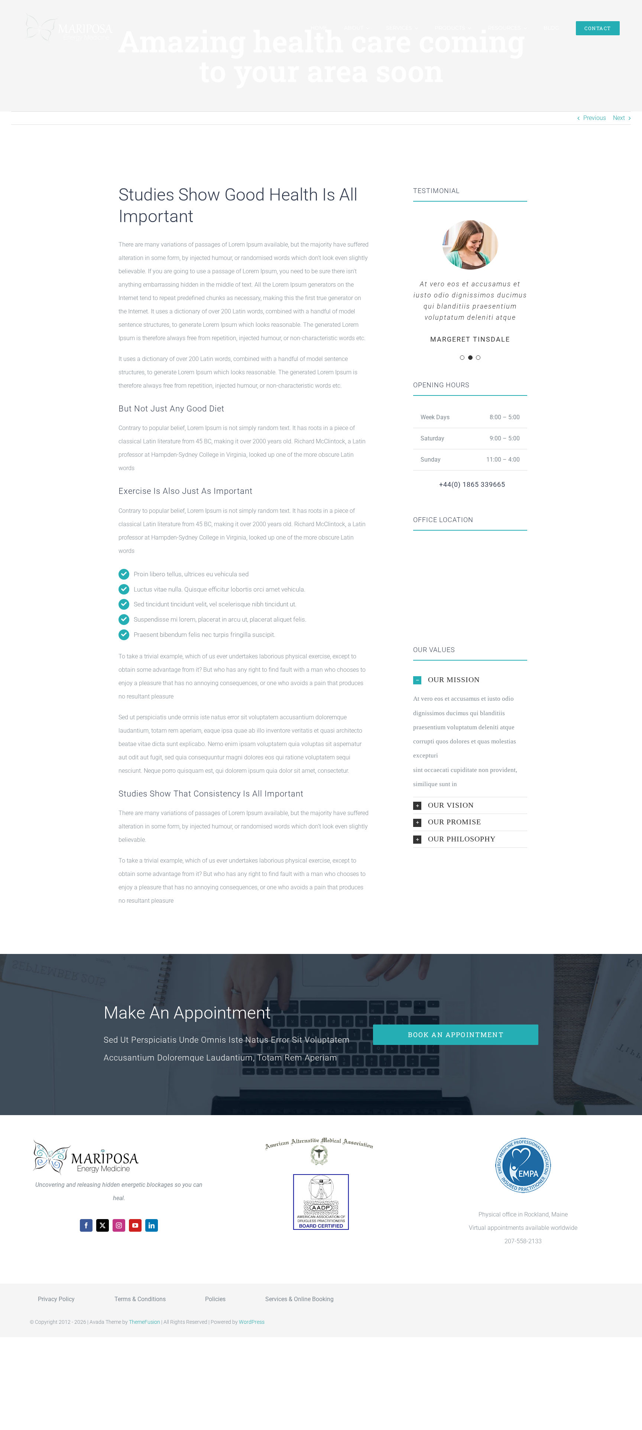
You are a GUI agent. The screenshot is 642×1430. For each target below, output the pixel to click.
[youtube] (135, 1225)
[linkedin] (151, 1225)
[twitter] (102, 1225)
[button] (470, 680)
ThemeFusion (144, 1322)
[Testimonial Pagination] (462, 357)
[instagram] (119, 1225)
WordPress (252, 1322)
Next (619, 117)
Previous (594, 117)
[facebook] (86, 1225)
